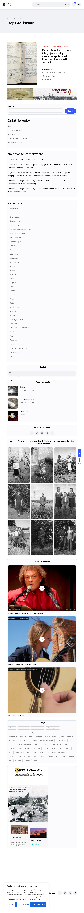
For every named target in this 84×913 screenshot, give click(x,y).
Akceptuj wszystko (39, 904)
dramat (49, 732)
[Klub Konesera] (8, 4)
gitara (30, 736)
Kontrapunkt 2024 (17, 250)
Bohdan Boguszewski (53, 728)
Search (11, 106)
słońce (51, 756)
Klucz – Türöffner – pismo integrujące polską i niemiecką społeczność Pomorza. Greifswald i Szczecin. (56, 56)
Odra (61, 748)
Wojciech (11, 164)
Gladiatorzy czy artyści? (16, 715)
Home (9, 19)
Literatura (14, 254)
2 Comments (61, 72)
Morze (12, 266)
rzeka (47, 752)
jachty (62, 736)
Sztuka (12, 332)
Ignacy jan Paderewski (51, 736)
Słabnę (10, 126)
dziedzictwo (57, 732)
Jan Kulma (70, 736)
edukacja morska (68, 732)
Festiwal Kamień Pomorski (20, 229)
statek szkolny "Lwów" (25, 756)
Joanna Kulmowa (23, 740)
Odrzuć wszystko (23, 904)
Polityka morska (16, 295)
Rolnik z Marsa (15, 307)
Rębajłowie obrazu (15, 142)
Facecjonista (15, 225)
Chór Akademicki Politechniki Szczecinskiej (21, 732)
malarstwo (11, 748)
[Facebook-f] (60, 893)
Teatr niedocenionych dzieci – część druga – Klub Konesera (31, 188)
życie (35, 761)
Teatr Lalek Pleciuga (68, 756)
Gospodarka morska (18, 233)
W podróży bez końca (18, 348)
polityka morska (20, 752)
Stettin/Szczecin (17, 319)
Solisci (12, 315)
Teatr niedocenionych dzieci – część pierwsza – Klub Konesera (33, 180)
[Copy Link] (50, 80)
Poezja (12, 291)
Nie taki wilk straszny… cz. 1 (32, 159)
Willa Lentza (18, 761)
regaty (34, 752)
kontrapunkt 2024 (61, 740)
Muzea (12, 270)
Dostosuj (11, 904)
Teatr (12, 336)
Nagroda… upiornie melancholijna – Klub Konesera (27, 172)
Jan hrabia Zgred (16, 237)
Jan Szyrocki (12, 740)
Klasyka (13, 245)
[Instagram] (75, 893)
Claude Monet (40, 732)
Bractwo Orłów (16, 213)
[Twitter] (65, 893)
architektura (12, 728)
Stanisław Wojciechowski (59, 752)
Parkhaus (67, 748)
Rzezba (13, 311)
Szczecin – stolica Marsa (19, 328)
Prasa (12, 299)
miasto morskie (36, 748)
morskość (46, 748)
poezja (10, 752)
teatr (57, 756)
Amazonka (14, 209)
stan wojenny (12, 756)
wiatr (10, 761)
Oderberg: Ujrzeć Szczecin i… (19, 138)
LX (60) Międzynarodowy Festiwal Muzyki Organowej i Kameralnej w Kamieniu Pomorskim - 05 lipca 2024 (38, 744)
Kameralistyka (15, 241)
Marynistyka (14, 262)
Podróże (13, 286)
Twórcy (13, 344)
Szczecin (13, 323)
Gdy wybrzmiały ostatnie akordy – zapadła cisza (25, 613)
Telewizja (13, 340)
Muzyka (13, 274)
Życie (12, 356)
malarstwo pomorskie (23, 748)
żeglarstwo (28, 761)
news (12, 278)
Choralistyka (15, 217)
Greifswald (46, 76)
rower (41, 752)
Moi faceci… (12, 134)
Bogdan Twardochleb (38, 728)
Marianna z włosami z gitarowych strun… (22, 664)
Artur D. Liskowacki (24, 728)
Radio (12, 303)
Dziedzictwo (15, 221)
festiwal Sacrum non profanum (17, 736)
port (28, 752)
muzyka (54, 748)
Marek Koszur (13, 159)
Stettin (53, 76)
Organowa (14, 282)
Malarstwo (14, 258)
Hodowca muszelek (15, 130)
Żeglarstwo (14, 352)
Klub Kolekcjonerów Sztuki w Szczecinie (42, 740)
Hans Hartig (38, 736)
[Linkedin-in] (70, 893)
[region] (26, 896)
